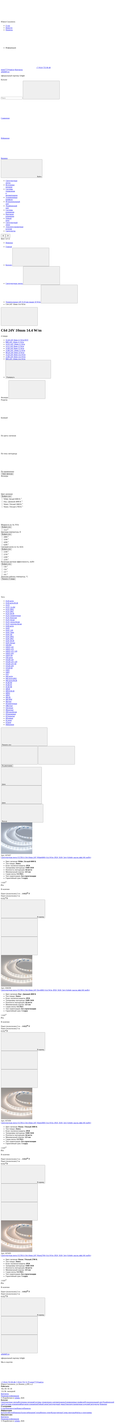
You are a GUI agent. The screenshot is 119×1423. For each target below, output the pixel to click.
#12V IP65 (10, 609)
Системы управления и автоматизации (49, 1402)
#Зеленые (9, 708)
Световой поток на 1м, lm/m (12, 547)
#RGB (8, 697)
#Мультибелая (11, 712)
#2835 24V (10, 653)
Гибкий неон (9, 219)
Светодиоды (10, 231)
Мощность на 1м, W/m (10, 525)
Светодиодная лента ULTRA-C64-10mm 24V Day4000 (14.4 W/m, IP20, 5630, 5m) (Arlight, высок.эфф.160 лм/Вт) (45, 990)
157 (6, 572)
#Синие (9, 720)
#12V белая (10, 620)
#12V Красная (11, 618)
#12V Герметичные (13, 616)
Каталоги (4, 1413)
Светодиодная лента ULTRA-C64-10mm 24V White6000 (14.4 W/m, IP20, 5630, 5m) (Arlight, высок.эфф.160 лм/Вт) (46, 857)
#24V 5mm (10, 632)
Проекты (9, 30)
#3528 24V (10, 666)
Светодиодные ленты (9, 1402)
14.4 (6, 530)
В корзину (40, 917)
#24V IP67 (10, 639)
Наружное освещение (10, 215)
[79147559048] (18, 1380)
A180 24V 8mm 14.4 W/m (15, 357)
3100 (6, 539)
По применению (8, 472)
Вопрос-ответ (45, 1413)
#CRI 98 (9, 687)
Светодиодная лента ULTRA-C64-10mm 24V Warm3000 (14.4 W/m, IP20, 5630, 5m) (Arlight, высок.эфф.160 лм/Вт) (46, 1123)
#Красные (9, 710)
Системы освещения (10, 211)
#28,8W (9, 645)
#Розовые (9, 718)
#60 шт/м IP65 (11, 678)
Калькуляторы (56, 1413)
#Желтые (9, 706)
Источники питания (10, 186)
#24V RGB (10, 641)
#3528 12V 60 (11, 664)
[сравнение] (19, 927)
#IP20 (8, 689)
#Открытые (10, 716)
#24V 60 (9, 634)
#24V (8, 628)
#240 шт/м (10, 626)
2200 (6, 557)
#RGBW (9, 699)
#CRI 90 (9, 683)
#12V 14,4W (10, 607)
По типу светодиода (9, 454)
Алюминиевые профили (11, 198)
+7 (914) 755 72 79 (22, 1382)
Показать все (7, 745)
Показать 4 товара (8, 579)
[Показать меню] (30, 257)
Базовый (4, 418)
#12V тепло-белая (13, 622)
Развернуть (11, 377)
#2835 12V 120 (11, 651)
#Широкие (10, 725)
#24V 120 (9, 630)
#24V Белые (10, 643)
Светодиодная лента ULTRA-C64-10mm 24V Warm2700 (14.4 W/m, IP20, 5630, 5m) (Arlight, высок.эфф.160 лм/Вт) (46, 1255)
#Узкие (8, 722)
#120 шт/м (10, 601)
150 (6, 567)
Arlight (17, 1398)
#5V (7, 674)
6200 (6, 545)
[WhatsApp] (18, 68)
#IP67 (8, 695)
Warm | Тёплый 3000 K (13, 504)
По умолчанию (7, 766)
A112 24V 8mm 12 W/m (15, 346)
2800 (6, 537)
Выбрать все (6, 496)
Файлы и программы (83, 1413)
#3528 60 (9, 668)
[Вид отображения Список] (56, 755)
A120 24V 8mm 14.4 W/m (15, 355)
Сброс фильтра (7, 474)
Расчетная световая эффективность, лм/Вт (17, 562)
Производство (11, 1408)
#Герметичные (11, 704)
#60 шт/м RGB (11, 681)
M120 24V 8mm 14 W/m (15, 353)
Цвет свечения (7, 494)
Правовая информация (10, 1396)
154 (6, 569)
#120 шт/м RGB (12, 603)
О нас (8, 26)
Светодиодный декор (56, 1404)
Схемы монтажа (68, 1413)
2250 (6, 560)
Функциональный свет (93, 1402)
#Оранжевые (11, 714)
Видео (10, 1413)
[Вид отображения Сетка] (19, 755)
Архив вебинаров (28, 1413)
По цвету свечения (8, 436)
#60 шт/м (9, 676)
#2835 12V (10, 649)
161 (6, 575)
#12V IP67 (10, 611)
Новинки (9, 243)
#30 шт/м (9, 657)
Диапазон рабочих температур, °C (14, 577)
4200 (6, 542)
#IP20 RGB (10, 691)
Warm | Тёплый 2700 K (13, 507)
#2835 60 (9, 655)
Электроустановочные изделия (77, 1404)
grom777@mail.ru (36, 1382)
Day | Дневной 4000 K (13, 502)
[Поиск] (41, 90)
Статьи (37, 1413)
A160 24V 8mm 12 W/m (15, 348)
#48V (8, 672)
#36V (8, 670)
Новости (9, 28)
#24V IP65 (10, 637)
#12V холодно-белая (14, 624)
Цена (4, 784)
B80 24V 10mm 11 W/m (15, 342)
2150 (6, 554)
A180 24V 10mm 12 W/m (15, 350)
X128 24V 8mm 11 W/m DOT (17, 340)
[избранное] (19, 946)
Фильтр (4, 821)
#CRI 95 (9, 685)
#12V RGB (10, 613)
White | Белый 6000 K (13, 499)
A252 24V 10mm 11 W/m (15, 344)
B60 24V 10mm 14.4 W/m (15, 359)
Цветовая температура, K (11, 532)
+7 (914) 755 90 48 (8, 1382)
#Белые (8, 701)
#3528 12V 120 (11, 662)
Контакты (19, 70)
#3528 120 (9, 660)
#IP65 (8, 693)
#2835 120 (9, 647)
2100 (6, 552)
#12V (8, 605)
